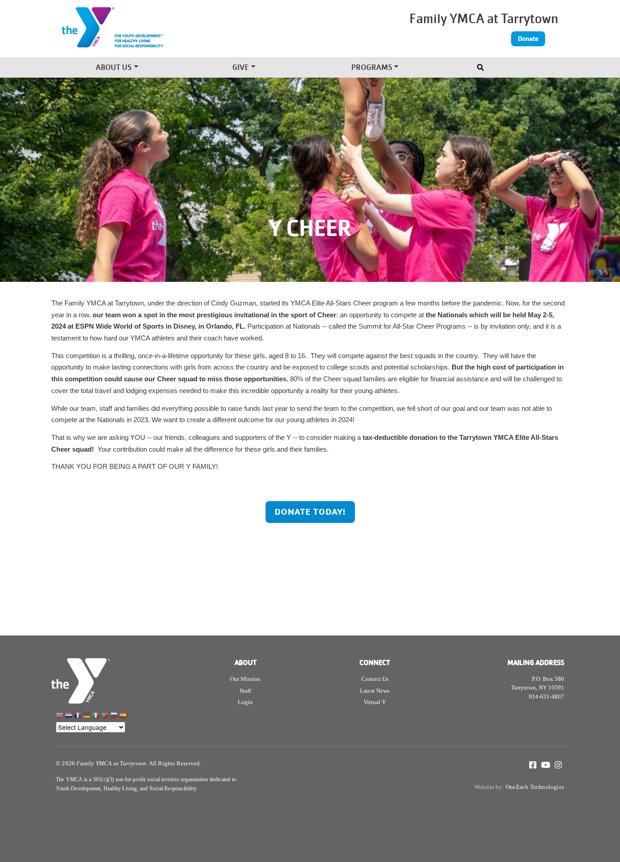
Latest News (374, 690)
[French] (77, 716)
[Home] (154, 33)
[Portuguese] (104, 716)
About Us (114, 68)
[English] (59, 716)
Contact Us (375, 678)
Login (245, 702)
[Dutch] (68, 716)
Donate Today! (310, 511)
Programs (371, 68)
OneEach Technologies (535, 786)
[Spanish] (123, 716)
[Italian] (95, 716)
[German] (86, 716)
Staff (245, 690)
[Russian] (114, 716)
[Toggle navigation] (481, 65)
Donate (528, 38)
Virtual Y (375, 702)
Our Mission (245, 678)
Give (240, 68)
